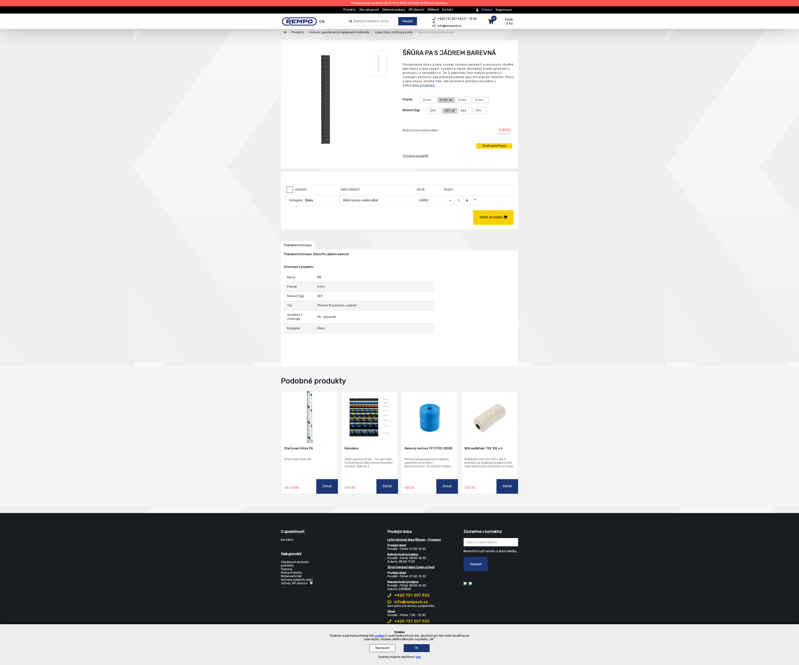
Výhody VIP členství (294, 583)
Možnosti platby (291, 572)
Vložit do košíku (491, 217)
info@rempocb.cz (410, 602)
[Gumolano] (369, 417)
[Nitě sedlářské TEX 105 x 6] (489, 417)
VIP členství (416, 9)
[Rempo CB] (306, 19)
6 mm (479, 100)
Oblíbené (433, 9)
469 (447, 110)
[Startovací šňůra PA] (309, 417)
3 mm (427, 100)
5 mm (462, 100)
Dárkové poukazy (393, 9)
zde (418, 657)
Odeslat (476, 564)
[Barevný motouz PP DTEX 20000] (429, 417)
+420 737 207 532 (411, 595)
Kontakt (447, 9)
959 (478, 110)
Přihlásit (487, 10)
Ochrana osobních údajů (297, 580)
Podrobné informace (298, 245)
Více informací (424, 85)
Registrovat (504, 10)
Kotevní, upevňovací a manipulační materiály (340, 32)
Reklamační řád (291, 576)
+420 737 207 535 (411, 621)
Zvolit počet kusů (494, 146)
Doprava (286, 569)
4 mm (444, 100)
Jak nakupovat (369, 9)
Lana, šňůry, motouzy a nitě (393, 32)
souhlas (380, 636)
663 (463, 110)
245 (433, 110)
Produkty (349, 9)
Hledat (407, 21)
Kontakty (287, 540)
